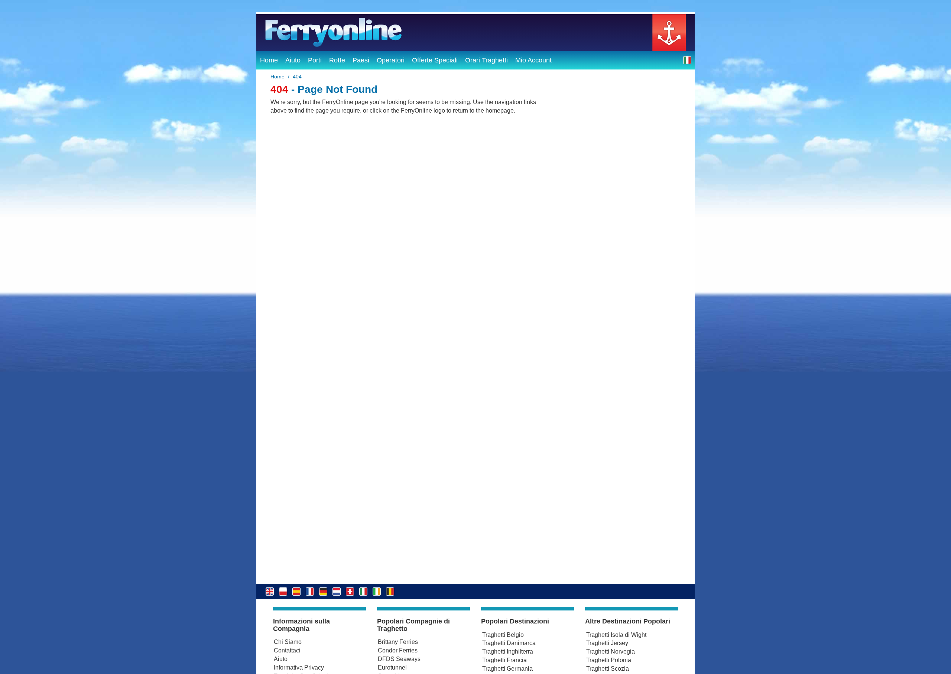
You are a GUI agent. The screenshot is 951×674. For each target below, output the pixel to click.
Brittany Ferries (398, 642)
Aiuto (293, 60)
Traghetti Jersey (607, 643)
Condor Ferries (398, 650)
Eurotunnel (392, 667)
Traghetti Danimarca (509, 643)
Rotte (337, 60)
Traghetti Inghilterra (507, 651)
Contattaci (287, 650)
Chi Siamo (288, 642)
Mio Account (533, 60)
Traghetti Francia (504, 660)
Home (269, 60)
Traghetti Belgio (503, 635)
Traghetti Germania (507, 668)
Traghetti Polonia (608, 660)
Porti (315, 60)
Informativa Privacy (299, 667)
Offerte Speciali (435, 60)
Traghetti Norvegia (610, 651)
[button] (687, 60)
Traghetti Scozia (607, 668)
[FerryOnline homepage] (475, 32)
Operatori (391, 60)
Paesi (361, 60)
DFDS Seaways (399, 659)
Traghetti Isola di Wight (616, 635)
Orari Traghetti (486, 60)
